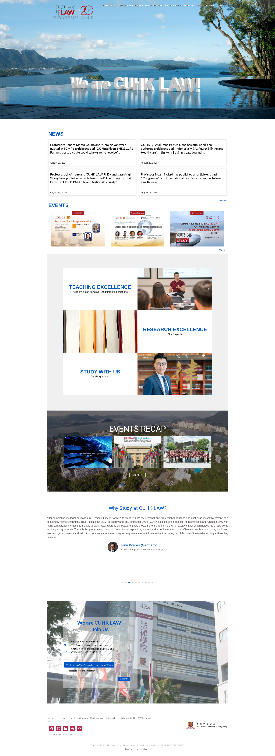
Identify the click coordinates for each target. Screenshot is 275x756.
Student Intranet (67, 718)
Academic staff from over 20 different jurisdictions (100, 292)
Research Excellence (175, 329)
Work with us (112, 718)
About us (53, 718)
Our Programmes (100, 376)
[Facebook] (51, 728)
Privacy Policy (55, 734)
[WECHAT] (72, 728)
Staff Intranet (83, 718)
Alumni (219, 5)
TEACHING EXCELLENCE (100, 287)
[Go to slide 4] (166, 307)
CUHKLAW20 (109, 5)
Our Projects (175, 334)
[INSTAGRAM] (58, 728)
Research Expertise (155, 5)
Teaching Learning (180, 5)
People (138, 5)
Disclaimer (68, 734)
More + (223, 200)
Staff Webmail (97, 718)
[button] (141, 289)
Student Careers (203, 5)
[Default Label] (65, 728)
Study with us (123, 5)
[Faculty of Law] (73, 12)
